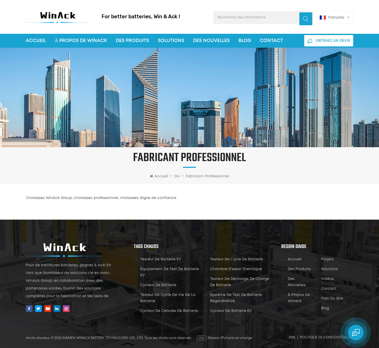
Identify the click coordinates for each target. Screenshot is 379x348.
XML (292, 337)
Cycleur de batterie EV (231, 310)
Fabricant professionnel (207, 176)
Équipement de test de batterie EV (169, 272)
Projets (327, 259)
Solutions (171, 40)
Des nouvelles (211, 40)
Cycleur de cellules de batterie (169, 310)
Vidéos (327, 278)
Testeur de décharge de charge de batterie (239, 282)
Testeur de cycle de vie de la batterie (167, 298)
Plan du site (332, 298)
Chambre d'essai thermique (236, 269)
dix (177, 176)
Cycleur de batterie (158, 285)
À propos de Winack (299, 298)
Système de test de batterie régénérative (236, 298)
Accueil (36, 40)
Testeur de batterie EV (160, 259)
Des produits (132, 40)
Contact (271, 40)
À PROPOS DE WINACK (81, 40)
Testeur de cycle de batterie (236, 259)
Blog (244, 40)
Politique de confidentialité (326, 337)
